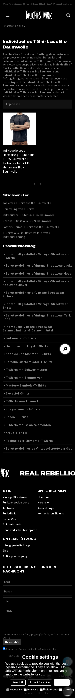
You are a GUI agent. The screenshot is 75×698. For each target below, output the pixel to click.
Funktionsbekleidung (16, 502)
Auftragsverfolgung (15, 556)
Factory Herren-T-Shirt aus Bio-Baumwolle (31, 227)
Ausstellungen (47, 508)
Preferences (50, 689)
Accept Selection (40, 682)
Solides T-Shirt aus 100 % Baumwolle (27, 221)
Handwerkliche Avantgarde (20, 530)
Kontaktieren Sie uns (51, 513)
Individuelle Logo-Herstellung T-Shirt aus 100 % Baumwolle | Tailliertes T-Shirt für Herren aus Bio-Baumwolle (18, 161)
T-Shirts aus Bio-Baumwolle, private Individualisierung (26, 235)
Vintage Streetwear (15, 497)
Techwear (9, 508)
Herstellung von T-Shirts (18, 209)
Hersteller (44, 502)
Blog (5, 550)
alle (21, 26)
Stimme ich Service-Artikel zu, (30, 649)
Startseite (10, 26)
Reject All (17, 682)
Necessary (16, 689)
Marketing (68, 689)
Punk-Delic (9, 513)
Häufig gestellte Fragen (17, 545)
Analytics (32, 689)
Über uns (43, 497)
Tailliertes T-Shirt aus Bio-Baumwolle (27, 203)
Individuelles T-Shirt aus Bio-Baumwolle (29, 215)
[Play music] (65, 349)
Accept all (62, 682)
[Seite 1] (34, 184)
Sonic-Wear (10, 519)
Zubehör (14, 642)
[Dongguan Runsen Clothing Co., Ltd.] (38, 15)
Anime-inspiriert (13, 524)
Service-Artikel (47, 649)
